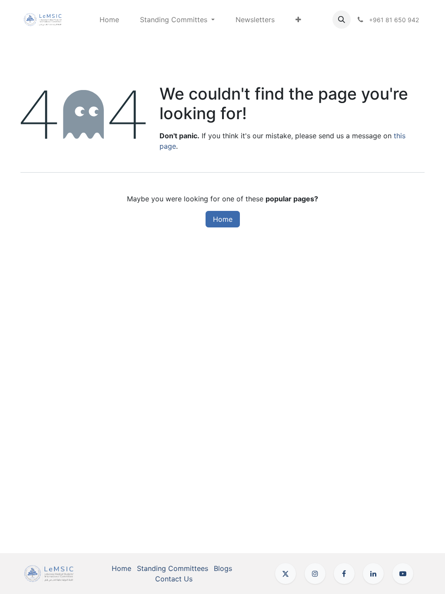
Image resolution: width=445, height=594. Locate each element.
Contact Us (174, 578)
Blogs (223, 568)
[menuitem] (109, 19)
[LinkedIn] (373, 573)
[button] (341, 19)
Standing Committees (172, 568)
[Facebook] (344, 573)
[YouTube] (403, 573)
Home (222, 219)
